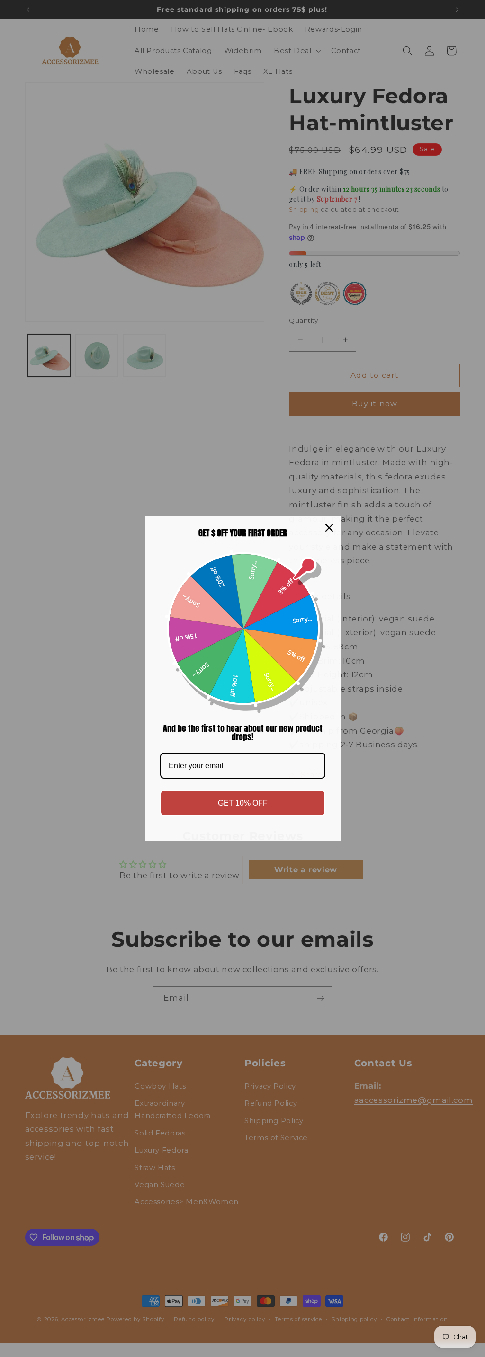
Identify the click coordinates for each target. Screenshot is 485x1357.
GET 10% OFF (243, 803)
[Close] (329, 527)
